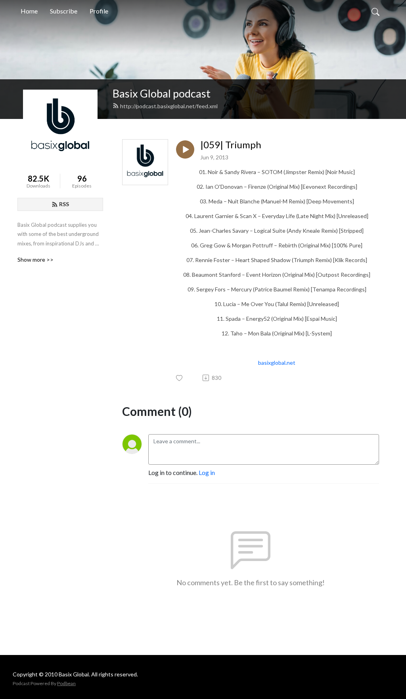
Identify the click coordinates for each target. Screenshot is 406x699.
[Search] (375, 11)
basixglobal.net (276, 362)
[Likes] (179, 378)
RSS (64, 204)
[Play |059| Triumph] (185, 149)
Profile (99, 11)
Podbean (66, 683)
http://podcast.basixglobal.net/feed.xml (169, 106)
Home (29, 11)
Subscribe (63, 11)
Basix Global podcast (162, 93)
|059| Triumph (230, 144)
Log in (207, 472)
